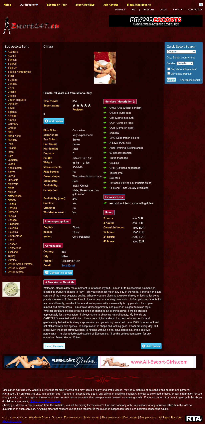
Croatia (12, 91)
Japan (11, 164)
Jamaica (13, 160)
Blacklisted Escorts (139, 4)
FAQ (134, 9)
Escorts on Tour (57, 4)
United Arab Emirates (20, 264)
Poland (12, 204)
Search (177, 9)
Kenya (11, 172)
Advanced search (191, 79)
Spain (11, 240)
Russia (12, 216)
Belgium (12, 67)
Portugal (12, 208)
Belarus (12, 63)
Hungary (12, 140)
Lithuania (13, 180)
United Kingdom (17, 268)
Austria (12, 55)
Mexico (12, 192)
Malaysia (13, 184)
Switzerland (14, 248)
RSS (201, 4)
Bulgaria (12, 79)
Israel (11, 152)
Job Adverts (110, 4)
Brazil (11, 75)
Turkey (12, 256)
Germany (13, 124)
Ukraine (12, 260)
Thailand (13, 252)
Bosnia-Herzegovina (19, 71)
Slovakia (13, 228)
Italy (10, 156)
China (11, 87)
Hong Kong (14, 136)
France (12, 120)
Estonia (12, 112)
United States (16, 272)
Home (7, 4)
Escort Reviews (84, 4)
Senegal (12, 220)
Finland (12, 116)
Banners (120, 9)
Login (163, 9)
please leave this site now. (45, 401)
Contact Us (195, 9)
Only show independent (183, 69)
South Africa (15, 236)
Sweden (12, 244)
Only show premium (181, 73)
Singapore (13, 224)
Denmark (13, 103)
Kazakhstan (15, 168)
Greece (12, 128)
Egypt (11, 108)
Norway (12, 200)
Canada (12, 83)
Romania (13, 212)
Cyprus (12, 95)
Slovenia (13, 232)
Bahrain (12, 59)
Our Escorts (27, 4)
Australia (13, 51)
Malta (11, 188)
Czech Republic (17, 99)
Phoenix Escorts (12, 421)
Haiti (10, 132)
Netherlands (15, 196)
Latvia (11, 176)
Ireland (12, 148)
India (10, 144)
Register (148, 9)
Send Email (68, 265)
